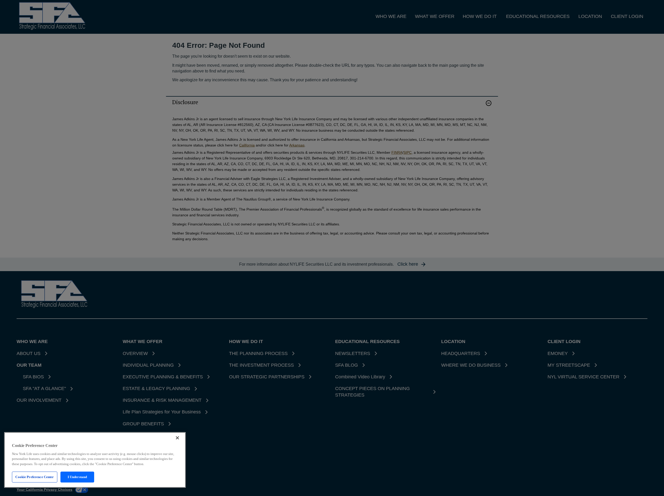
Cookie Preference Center (34, 477)
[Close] (177, 438)
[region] (95, 460)
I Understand (77, 477)
